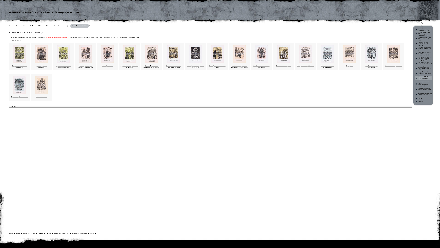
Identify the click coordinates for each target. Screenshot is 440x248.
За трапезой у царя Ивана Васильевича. (19, 66)
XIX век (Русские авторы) (60, 26)
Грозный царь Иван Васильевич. (41, 66)
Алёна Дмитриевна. (107, 65)
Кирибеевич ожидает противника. (372, 66)
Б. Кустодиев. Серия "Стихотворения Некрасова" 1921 (424, 34)
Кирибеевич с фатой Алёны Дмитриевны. (261, 66)
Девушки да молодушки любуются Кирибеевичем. (85, 66)
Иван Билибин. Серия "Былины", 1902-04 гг (424, 29)
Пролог (11, 26)
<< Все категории (16, 40)
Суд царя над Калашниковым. (19, 96)
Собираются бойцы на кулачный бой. (327, 66)
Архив (420, 98)
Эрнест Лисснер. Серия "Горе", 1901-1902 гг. (424, 44)
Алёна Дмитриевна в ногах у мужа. (217, 66)
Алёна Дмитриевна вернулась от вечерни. (195, 66)
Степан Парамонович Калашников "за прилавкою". (151, 66)
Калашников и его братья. (283, 65)
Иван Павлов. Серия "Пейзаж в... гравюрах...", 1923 (424, 54)
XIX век (48, 26)
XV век (18, 26)
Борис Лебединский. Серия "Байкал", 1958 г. (424, 89)
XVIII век (40, 26)
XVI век (25, 26)
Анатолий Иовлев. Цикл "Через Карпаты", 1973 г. (425, 68)
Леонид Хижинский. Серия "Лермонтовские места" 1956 (424, 84)
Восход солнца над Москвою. (305, 65)
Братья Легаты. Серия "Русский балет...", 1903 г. (424, 39)
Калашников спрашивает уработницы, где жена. (173, 66)
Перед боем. (349, 65)
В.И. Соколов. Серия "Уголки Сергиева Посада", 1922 (424, 58)
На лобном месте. (41, 96)
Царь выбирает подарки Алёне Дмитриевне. (129, 66)
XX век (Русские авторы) (79, 26)
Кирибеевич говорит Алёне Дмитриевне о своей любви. (239, 66)
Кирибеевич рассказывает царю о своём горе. (63, 66)
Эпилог (91, 26)
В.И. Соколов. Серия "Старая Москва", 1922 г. (425, 63)
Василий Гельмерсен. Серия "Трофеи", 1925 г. (424, 49)
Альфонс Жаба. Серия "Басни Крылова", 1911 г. (425, 94)
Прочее (420, 101)
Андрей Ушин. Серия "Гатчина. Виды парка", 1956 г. (425, 73)
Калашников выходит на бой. (393, 65)
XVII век (32, 26)
